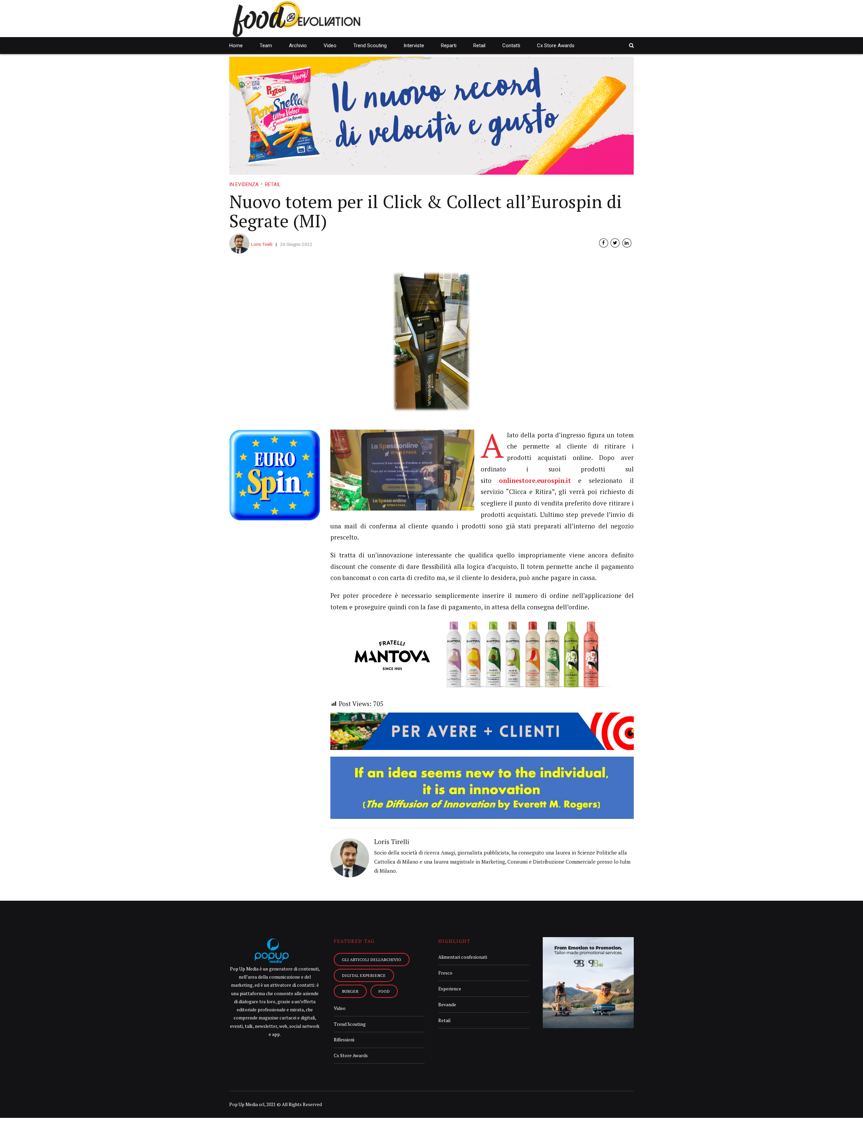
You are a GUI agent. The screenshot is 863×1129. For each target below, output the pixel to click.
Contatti (511, 45)
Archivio (298, 45)
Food (384, 991)
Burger (350, 991)
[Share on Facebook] (603, 243)
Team (266, 45)
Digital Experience (364, 975)
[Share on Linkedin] (626, 243)
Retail (479, 45)
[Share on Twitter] (615, 243)
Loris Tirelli (261, 244)
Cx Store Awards (555, 45)
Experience (449, 989)
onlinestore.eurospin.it (535, 480)
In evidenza (244, 184)
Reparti (448, 45)
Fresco (445, 973)
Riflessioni (344, 1040)
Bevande (447, 1005)
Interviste (414, 45)
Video (330, 45)
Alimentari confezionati (462, 957)
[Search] (631, 45)
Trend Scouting (370, 45)
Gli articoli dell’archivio (371, 959)
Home (236, 45)
